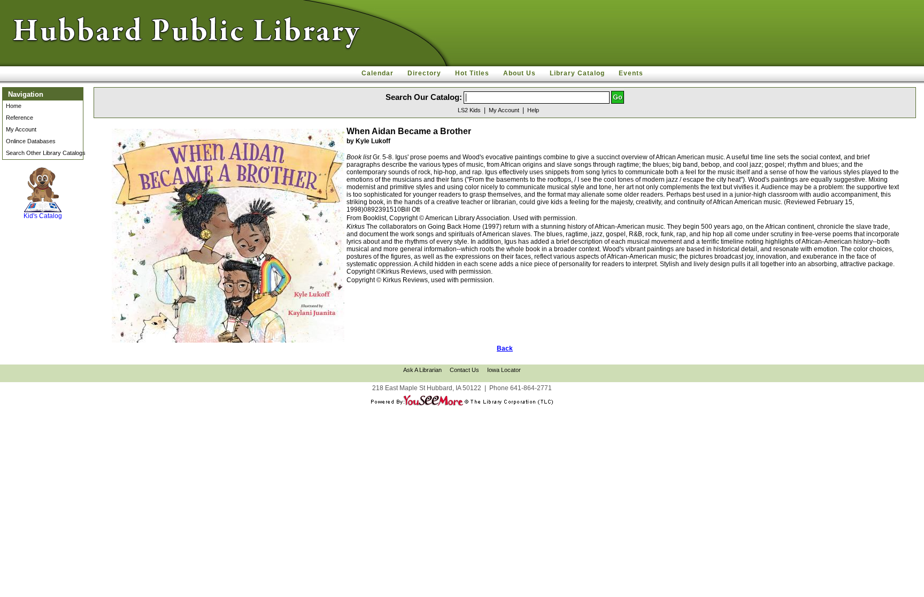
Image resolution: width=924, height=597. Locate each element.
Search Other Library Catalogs (46, 153)
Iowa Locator (504, 370)
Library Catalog (577, 73)
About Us (519, 73)
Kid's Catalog (43, 205)
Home (13, 106)
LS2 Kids (469, 110)
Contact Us (464, 370)
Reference (19, 117)
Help (533, 110)
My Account (21, 129)
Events (631, 73)
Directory (424, 73)
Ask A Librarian (422, 370)
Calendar (377, 73)
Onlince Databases (31, 141)
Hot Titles (472, 73)
